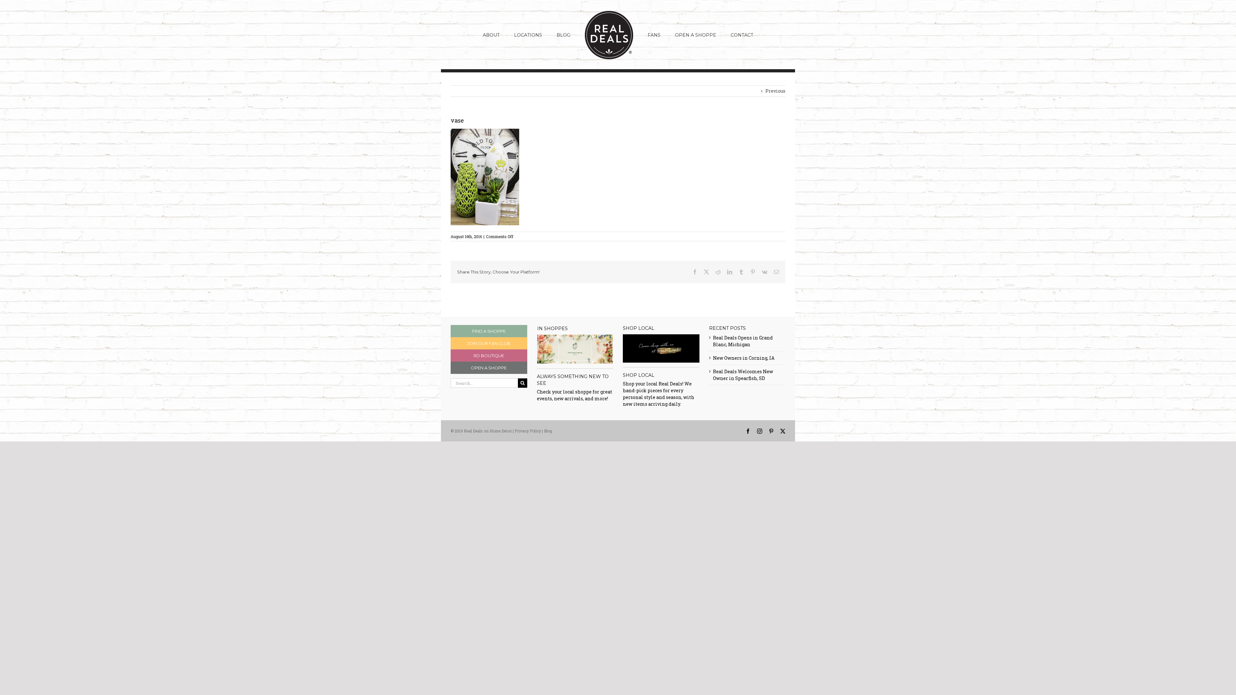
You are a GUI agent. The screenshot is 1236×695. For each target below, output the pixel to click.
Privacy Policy (528, 430)
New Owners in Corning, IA (743, 358)
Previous (775, 91)
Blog (548, 430)
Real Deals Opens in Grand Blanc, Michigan (743, 341)
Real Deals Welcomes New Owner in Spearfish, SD (743, 374)
